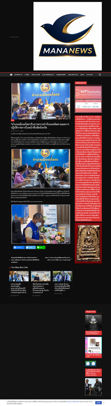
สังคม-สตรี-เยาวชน (73, 74)
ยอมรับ (98, 402)
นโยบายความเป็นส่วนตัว (72, 402)
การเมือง (27, 74)
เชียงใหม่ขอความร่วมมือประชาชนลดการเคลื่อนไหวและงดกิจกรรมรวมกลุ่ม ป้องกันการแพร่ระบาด (41, 288)
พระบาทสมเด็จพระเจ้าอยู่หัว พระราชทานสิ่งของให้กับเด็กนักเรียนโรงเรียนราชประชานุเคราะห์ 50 (18, 288)
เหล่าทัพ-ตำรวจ (18, 74)
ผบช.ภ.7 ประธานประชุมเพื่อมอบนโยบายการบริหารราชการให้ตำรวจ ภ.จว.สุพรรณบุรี (57, 259)
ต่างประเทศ (90, 74)
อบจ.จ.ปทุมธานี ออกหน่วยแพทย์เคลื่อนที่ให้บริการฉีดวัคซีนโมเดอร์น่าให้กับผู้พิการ (62, 287)
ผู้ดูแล (22, 131)
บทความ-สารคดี (36, 74)
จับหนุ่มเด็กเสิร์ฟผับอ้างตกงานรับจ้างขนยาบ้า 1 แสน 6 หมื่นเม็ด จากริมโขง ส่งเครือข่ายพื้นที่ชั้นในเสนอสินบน (25, 260)
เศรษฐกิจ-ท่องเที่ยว (61, 74)
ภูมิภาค (82, 74)
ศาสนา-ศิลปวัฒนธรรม (48, 74)
